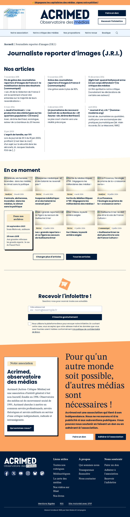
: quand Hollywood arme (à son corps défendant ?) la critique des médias (106, 83)
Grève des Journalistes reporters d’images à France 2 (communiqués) (64, 83)
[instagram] (27, 473)
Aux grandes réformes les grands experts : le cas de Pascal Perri (18, 242)
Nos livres (58, 496)
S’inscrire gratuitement (65, 317)
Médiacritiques (61, 474)
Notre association (19, 32)
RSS (61, 503)
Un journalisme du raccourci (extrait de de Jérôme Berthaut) (64, 113)
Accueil (8, 44)
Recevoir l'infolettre (112, 21)
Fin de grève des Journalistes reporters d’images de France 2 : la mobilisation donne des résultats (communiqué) (22, 84)
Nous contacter (87, 479)
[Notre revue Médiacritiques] (18, 20)
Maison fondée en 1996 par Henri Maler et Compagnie (65, 510)
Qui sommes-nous (89, 465)
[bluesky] (35, 473)
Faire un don (112, 13)
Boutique (106, 32)
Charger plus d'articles (48, 256)
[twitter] (13, 473)
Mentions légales (46, 503)
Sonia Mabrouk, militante (18, 229)
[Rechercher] (117, 33)
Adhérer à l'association (110, 436)
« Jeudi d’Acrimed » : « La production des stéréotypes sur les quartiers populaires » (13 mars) (22, 113)
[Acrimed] (65, 17)
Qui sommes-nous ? (20, 428)
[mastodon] (42, 473)
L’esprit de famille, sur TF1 (17, 134)
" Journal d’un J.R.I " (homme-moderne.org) (104, 111)
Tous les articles (81, 256)
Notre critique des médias (46, 32)
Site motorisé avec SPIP (80, 503)
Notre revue (91, 32)
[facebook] (6, 473)
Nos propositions (71, 32)
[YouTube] (20, 473)
